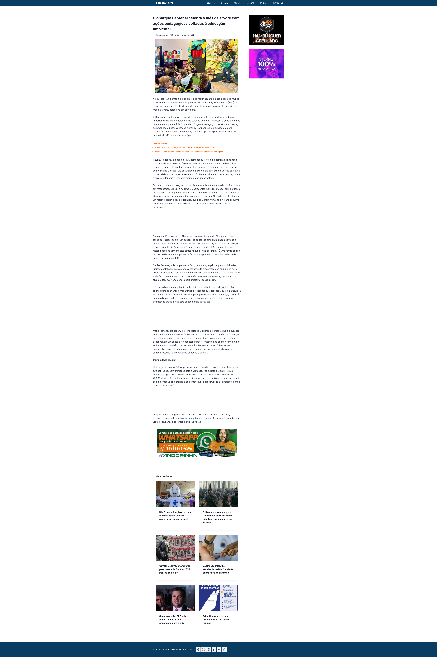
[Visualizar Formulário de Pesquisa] (282, 3)
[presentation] (175, 494)
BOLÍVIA (224, 3)
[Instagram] (208, 649)
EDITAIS (276, 3)
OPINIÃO (263, 3)
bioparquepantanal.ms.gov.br (195, 418)
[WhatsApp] (224, 649)
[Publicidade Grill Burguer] (266, 44)
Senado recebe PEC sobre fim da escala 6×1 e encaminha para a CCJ (173, 619)
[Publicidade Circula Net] (266, 77)
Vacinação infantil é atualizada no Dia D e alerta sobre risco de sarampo (218, 569)
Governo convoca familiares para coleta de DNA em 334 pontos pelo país (174, 569)
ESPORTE (250, 3)
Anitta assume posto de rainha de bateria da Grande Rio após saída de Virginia (189, 151)
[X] (203, 649)
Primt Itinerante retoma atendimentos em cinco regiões (216, 619)
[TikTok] (214, 649)
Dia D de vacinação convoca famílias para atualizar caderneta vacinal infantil (175, 515)
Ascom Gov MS (166, 35)
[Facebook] (198, 649)
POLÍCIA (237, 3)
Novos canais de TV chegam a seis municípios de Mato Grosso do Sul (185, 147)
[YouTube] (219, 649)
